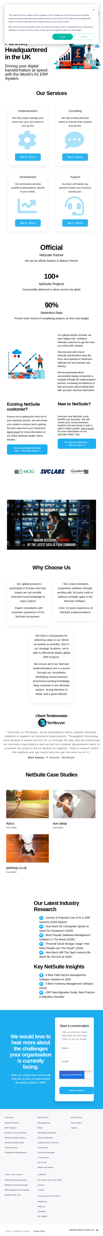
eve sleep (60, 824)
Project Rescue (11, 1148)
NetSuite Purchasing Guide (16, 1185)
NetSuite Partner (12, 1123)
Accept (63, 37)
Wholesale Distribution (47, 1133)
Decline (84, 37)
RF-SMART (42, 1216)
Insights (74, 1128)
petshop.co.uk (16, 868)
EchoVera (42, 1211)
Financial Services (45, 1138)
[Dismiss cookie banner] (94, 10)
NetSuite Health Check (14, 1143)
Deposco (41, 1206)
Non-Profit (42, 1162)
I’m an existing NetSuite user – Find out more (27, 449)
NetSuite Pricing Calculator (16, 1180)
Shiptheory (42, 1201)
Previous (17, 472)
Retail (40, 1128)
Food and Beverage (46, 1153)
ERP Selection (11, 1128)
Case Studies (11, 828)
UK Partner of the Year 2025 (50, 1180)
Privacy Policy (39, 1231)
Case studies (76, 1123)
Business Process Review (15, 1133)
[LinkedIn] (97, 1230)
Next (86, 472)
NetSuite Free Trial (13, 1195)
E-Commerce (43, 1157)
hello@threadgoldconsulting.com (51, 3)
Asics (10, 824)
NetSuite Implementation (15, 1138)
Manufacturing (44, 1123)
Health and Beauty (45, 1167)
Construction (43, 1148)
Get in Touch (28, 157)
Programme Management (16, 1153)
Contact (41, 1190)
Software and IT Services (48, 1143)
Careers (41, 1185)
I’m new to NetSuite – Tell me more (77, 444)
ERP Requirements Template (17, 1190)
